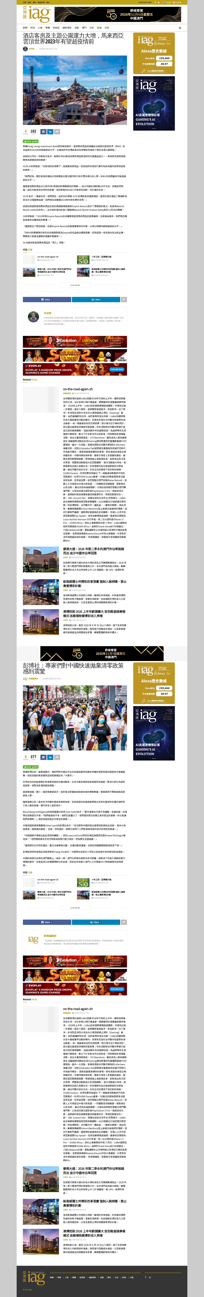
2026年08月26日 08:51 (46, 275)
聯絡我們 (41, 2)
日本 (92, 28)
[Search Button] (180, 27)
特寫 (32, 28)
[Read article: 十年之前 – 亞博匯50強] (83, 259)
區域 (99, 28)
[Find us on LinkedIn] (159, 2)
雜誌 (29, 2)
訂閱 (24, 2)
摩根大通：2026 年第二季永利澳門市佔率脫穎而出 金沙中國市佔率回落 (54, 270)
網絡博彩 (67, 28)
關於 (34, 2)
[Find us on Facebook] (155, 2)
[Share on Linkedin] (50, 131)
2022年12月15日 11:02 (48, 48)
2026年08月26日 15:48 (100, 260)
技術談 (56, 28)
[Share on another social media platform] (57, 131)
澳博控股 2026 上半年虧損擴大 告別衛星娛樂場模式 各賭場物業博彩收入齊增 (94, 613)
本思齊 (31, 48)
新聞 (25, 28)
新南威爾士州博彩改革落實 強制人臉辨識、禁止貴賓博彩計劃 (108, 270)
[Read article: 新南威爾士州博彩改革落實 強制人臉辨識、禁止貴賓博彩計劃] (83, 272)
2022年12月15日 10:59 (52, 678)
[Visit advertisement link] (118, 14)
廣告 (48, 2)
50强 (106, 28)
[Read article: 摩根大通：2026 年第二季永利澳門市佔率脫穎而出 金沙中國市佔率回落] (29, 272)
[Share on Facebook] (43, 131)
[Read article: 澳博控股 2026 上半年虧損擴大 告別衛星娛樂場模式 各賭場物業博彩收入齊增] (41, 622)
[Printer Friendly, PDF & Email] (30, 141)
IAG (30, 1289)
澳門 (84, 28)
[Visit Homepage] (37, 14)
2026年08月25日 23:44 (78, 620)
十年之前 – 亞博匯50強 (101, 256)
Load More (75, 285)
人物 (40, 28)
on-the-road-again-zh (47, 256)
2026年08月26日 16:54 (46, 260)
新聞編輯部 (67, 393)
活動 (77, 28)
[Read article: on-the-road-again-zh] (29, 259)
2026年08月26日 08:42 (100, 275)
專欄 (47, 28)
